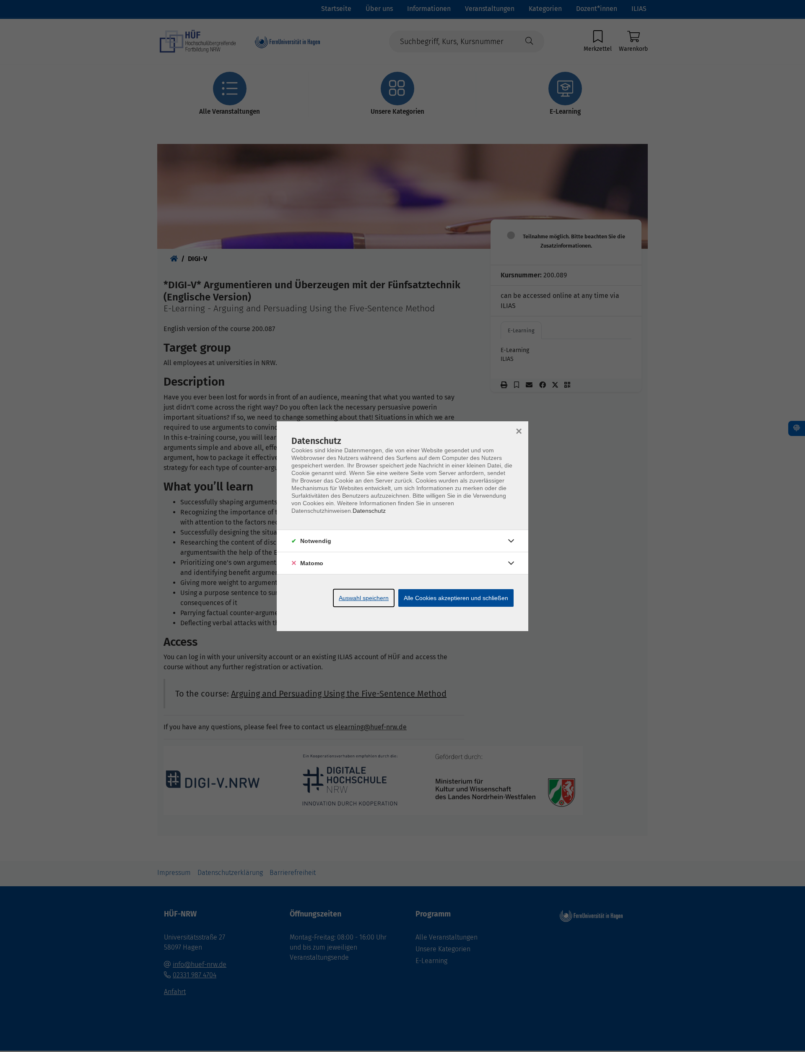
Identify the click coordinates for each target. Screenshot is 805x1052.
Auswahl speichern (364, 598)
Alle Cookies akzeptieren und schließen (456, 598)
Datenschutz (369, 510)
